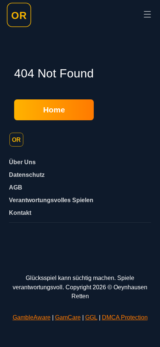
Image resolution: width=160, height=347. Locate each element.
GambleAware (32, 317)
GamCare (68, 317)
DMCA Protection (125, 317)
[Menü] (147, 15)
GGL (91, 317)
